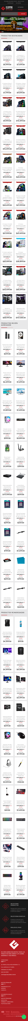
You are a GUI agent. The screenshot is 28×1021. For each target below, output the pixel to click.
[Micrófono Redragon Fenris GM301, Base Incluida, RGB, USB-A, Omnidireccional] (21, 876)
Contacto (3, 990)
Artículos (10, 3)
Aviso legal (4, 1000)
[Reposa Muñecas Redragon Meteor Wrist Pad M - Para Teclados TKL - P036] (21, 848)
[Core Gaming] (6, 8)
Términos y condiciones (7, 1001)
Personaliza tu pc (6, 986)
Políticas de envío (5, 1003)
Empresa (3, 988)
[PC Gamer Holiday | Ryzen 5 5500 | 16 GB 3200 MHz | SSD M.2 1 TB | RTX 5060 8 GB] (21, 130)
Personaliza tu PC (22, 9)
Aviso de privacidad (6, 998)
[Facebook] (2, 978)
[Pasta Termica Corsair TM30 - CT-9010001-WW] (21, 763)
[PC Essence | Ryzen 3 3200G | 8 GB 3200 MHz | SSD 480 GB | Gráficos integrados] (7, 46)
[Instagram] (9, 978)
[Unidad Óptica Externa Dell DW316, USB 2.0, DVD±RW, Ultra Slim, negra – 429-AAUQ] (21, 476)
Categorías (20, 7)
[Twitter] (5, 978)
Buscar (23, 13)
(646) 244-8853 (5, 972)
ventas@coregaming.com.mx (10, 1)
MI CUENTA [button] (18, 3)
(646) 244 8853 (21, 1)
